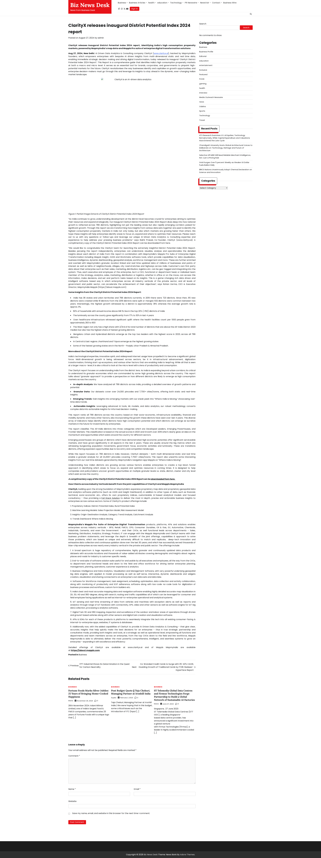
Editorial (202, 56)
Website (72, 801)
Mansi (70, 701)
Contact (216, 2)
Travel (202, 120)
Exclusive (203, 70)
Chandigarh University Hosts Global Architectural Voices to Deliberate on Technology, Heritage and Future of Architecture (225, 148)
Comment (74, 755)
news (201, 102)
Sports (202, 111)
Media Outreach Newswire (211, 97)
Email (137, 789)
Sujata (113, 698)
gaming (202, 83)
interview (203, 93)
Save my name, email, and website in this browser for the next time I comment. (111, 813)
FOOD (201, 79)
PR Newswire (191, 2)
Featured (203, 74)
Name (72, 789)
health (151, 2)
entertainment (205, 65)
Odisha (202, 106)
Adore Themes (187, 854)
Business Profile (206, 51)
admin (101, 37)
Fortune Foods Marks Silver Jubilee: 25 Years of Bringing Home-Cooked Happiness (88, 693)
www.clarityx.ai (161, 53)
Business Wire (229, 2)
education (162, 2)
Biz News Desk (90, 5)
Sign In (134, 8)
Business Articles (137, 2)
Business (122, 2)
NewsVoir (204, 2)
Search (202, 23)
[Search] (251, 14)
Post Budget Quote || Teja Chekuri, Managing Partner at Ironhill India (130, 692)
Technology (176, 2)
